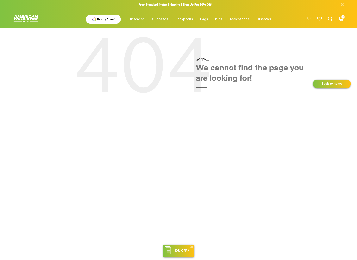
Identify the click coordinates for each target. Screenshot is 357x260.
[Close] (191, 246)
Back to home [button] (331, 83)
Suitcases (160, 19)
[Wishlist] (319, 19)
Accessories (239, 19)
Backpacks (184, 19)
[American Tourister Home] (25, 19)
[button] (137, 18)
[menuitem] (137, 18)
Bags (204, 19)
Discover (264, 19)
